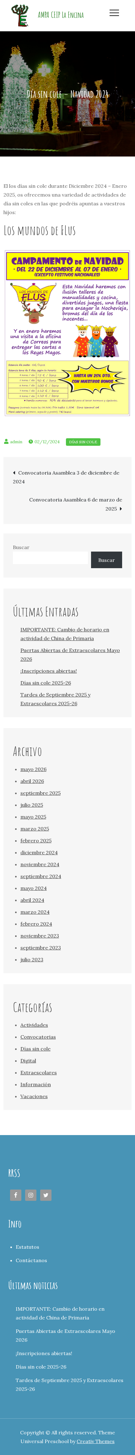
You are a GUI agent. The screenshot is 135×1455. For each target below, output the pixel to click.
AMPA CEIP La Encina (61, 15)
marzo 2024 (35, 912)
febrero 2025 (35, 840)
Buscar (21, 547)
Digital (28, 1060)
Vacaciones (34, 1096)
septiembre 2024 (40, 876)
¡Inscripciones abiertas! (48, 671)
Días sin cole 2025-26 (45, 683)
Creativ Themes (96, 1441)
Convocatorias (38, 1037)
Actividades (34, 1025)
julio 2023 (31, 959)
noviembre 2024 (39, 864)
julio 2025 (31, 805)
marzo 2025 (34, 828)
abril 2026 (32, 781)
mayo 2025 (33, 817)
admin (16, 442)
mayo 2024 (33, 888)
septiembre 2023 (40, 947)
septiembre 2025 (40, 793)
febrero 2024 (36, 924)
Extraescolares (38, 1072)
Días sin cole (83, 442)
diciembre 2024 (39, 852)
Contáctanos (31, 1260)
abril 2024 (32, 900)
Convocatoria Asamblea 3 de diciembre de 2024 (66, 477)
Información (35, 1084)
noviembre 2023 (39, 936)
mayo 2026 (33, 769)
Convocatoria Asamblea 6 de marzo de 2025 (75, 504)
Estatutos (27, 1247)
